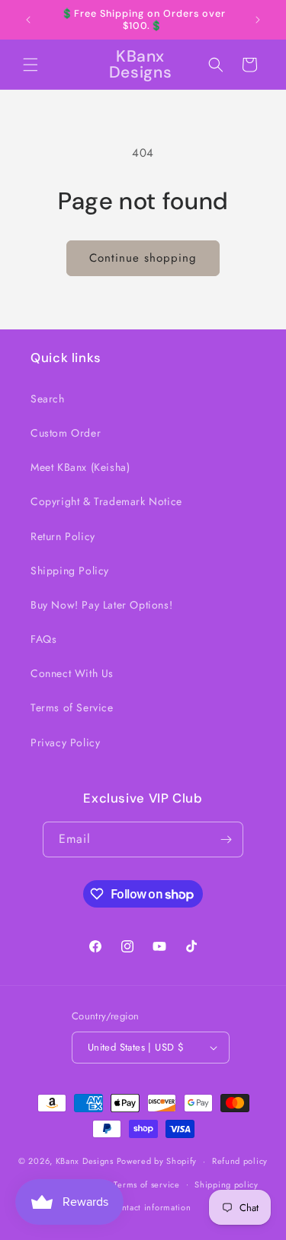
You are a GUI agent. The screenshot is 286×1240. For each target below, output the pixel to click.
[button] (30, 64)
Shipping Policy (70, 570)
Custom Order (66, 432)
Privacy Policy (65, 742)
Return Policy (63, 536)
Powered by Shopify (157, 1161)
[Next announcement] (258, 20)
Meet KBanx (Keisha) (80, 467)
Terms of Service (72, 707)
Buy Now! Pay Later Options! (101, 604)
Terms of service (146, 1184)
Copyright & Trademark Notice (106, 501)
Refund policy (240, 1161)
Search (48, 398)
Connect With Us (72, 673)
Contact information (150, 1207)
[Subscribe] (226, 839)
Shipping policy (226, 1184)
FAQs (43, 639)
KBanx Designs (85, 1161)
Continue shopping (143, 258)
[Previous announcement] (28, 20)
